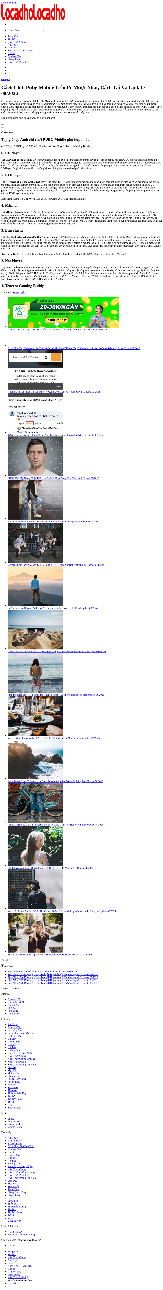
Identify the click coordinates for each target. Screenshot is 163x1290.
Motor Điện (13, 1073)
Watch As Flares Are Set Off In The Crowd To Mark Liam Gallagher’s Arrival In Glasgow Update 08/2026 (62, 911)
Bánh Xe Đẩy (15, 1027)
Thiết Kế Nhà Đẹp (17, 1093)
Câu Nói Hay (14, 56)
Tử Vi (11, 1101)
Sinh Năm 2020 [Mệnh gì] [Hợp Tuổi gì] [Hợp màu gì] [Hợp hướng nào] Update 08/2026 (53, 983)
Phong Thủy (14, 59)
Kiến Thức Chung (17, 42)
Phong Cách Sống (17, 1078)
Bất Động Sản (15, 1030)
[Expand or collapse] (2, 127)
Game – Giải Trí (16, 1041)
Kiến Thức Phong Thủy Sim (22, 1064)
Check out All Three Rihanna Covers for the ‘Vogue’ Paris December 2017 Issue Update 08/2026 (57, 651)
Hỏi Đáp (12, 1047)
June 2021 (13, 1010)
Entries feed (14, 1121)
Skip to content (8, 2)
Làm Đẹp (12, 1067)
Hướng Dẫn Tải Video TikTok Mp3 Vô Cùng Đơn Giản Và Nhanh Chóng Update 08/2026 (54, 391)
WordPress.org (15, 1127)
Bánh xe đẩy (16, 1231)
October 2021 (14, 999)
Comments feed (15, 1124)
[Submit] (15, 34)
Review (11, 47)
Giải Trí (11, 53)
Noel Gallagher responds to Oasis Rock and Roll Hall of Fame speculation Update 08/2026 (53, 521)
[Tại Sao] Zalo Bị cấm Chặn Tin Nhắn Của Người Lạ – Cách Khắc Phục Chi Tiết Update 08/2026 (57, 329)
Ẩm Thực (13, 44)
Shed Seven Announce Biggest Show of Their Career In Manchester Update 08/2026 (50, 868)
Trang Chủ (13, 36)
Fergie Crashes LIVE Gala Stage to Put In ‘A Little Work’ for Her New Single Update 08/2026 (55, 824)
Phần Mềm (13, 1076)
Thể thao (12, 1090)
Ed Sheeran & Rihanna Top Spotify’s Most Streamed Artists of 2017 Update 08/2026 (50, 954)
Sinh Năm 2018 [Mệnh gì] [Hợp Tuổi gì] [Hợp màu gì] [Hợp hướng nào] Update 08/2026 (53, 977)
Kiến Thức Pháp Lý (18, 62)
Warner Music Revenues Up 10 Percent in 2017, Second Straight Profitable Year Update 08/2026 (56, 564)
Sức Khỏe (13, 1087)
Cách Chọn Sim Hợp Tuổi (21, 1033)
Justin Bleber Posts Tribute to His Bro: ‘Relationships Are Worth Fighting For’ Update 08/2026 (55, 781)
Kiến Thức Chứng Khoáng (21, 1058)
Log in (11, 1118)
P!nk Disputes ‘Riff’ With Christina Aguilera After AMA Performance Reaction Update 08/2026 (56, 694)
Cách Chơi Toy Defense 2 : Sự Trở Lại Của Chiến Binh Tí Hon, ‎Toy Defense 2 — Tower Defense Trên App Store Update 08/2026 (74, 348)
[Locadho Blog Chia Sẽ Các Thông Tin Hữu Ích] (33, 19)
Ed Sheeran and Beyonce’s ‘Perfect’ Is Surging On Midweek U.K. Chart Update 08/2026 (53, 608)
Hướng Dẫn (5, 80)
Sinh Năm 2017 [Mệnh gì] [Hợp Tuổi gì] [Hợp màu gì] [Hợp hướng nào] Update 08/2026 (53, 974)
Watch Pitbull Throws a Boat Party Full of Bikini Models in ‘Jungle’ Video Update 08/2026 (54, 738)
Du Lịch (12, 1038)
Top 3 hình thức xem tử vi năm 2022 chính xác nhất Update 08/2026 (42, 971)
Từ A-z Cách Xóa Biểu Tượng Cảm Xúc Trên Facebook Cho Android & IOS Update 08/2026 (55, 435)
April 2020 (13, 1013)
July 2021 (13, 1007)
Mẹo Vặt (12, 1070)
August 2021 (14, 1005)
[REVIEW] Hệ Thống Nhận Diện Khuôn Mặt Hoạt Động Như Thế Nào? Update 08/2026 (53, 478)
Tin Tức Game (15, 1099)
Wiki (10, 1104)
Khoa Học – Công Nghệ (20, 50)
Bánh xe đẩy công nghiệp (22, 1234)
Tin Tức (12, 39)
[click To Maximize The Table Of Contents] (2, 124)
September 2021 (16, 1002)
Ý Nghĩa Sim (14, 1107)
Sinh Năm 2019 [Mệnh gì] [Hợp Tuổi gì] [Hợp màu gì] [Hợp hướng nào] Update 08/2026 (53, 980)
